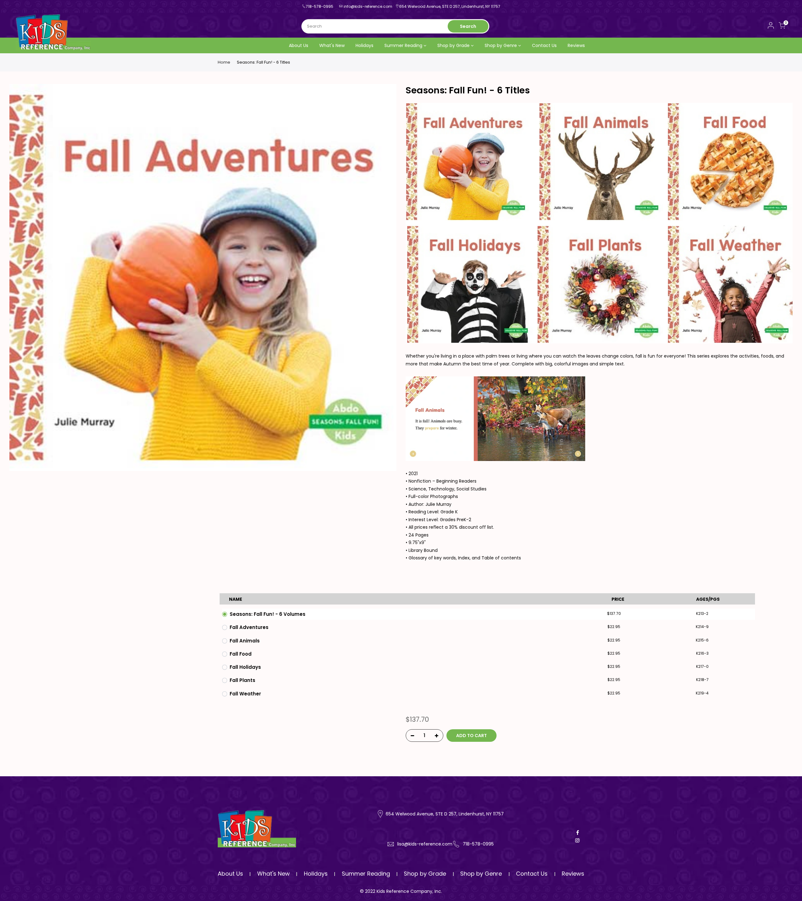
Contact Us (544, 45)
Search (468, 26)
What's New (332, 45)
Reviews (576, 45)
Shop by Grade (453, 45)
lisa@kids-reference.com (424, 844)
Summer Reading (403, 45)
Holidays (364, 45)
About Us (298, 45)
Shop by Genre (501, 45)
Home (224, 62)
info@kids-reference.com (368, 6)
